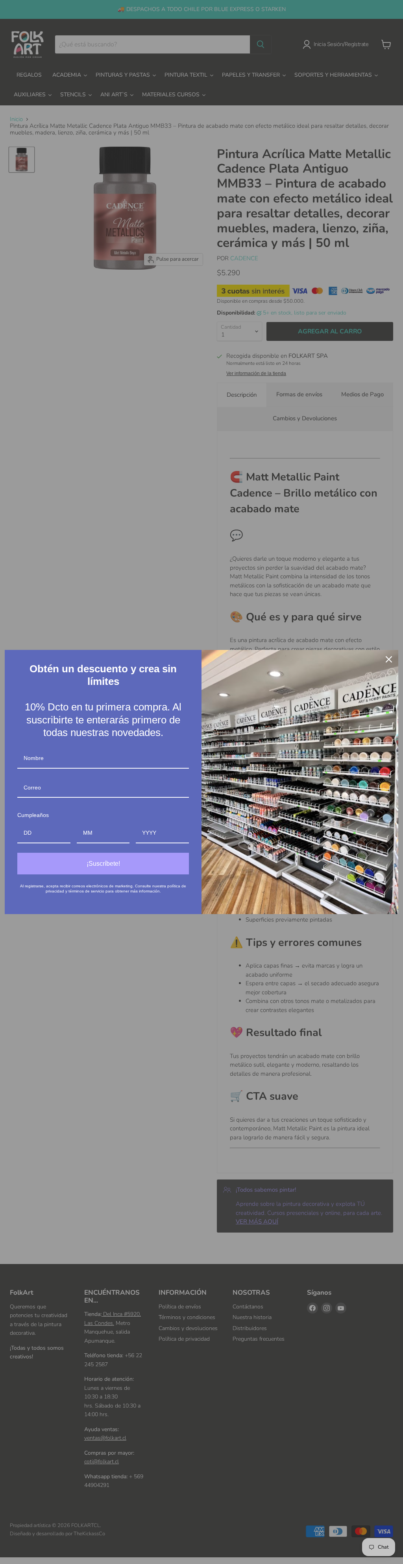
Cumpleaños (33, 815)
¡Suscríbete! (103, 863)
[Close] (388, 659)
